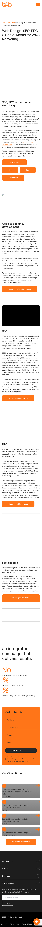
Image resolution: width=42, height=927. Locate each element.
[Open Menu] (38, 4)
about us (4, 924)
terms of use (27, 924)
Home (4, 23)
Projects (11, 23)
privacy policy (15, 924)
